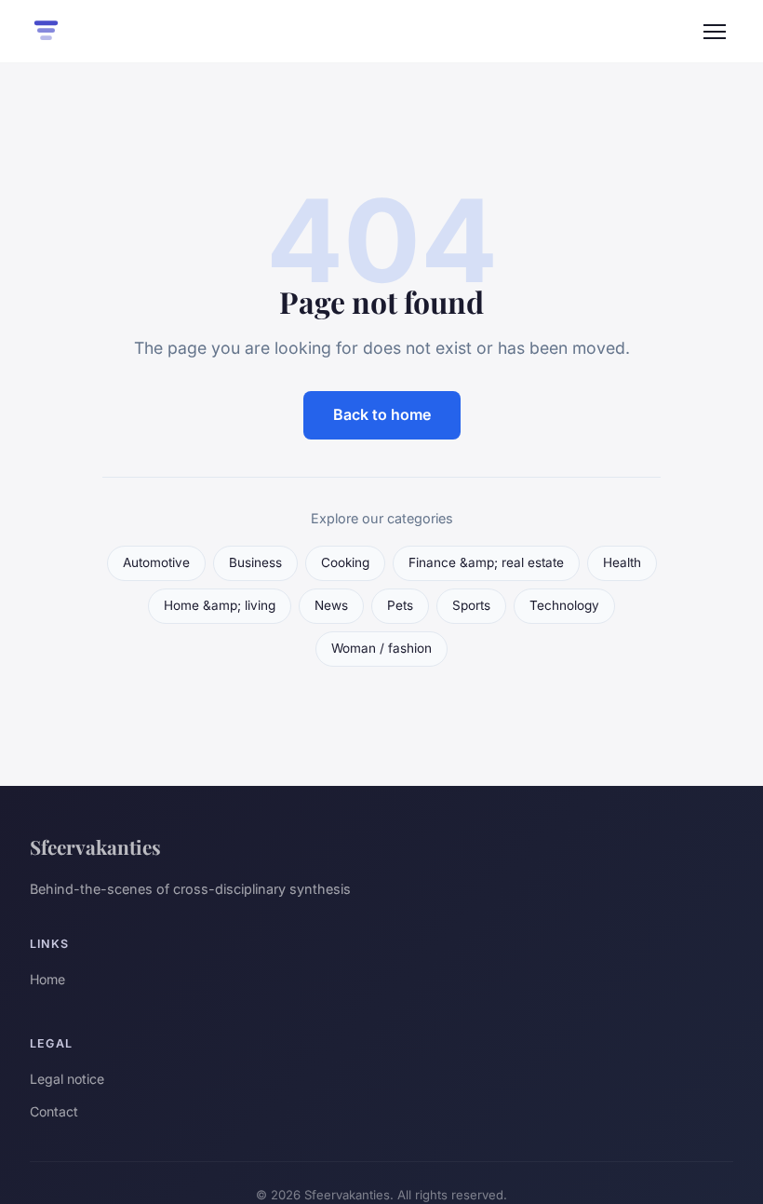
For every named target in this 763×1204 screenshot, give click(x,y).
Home (47, 979)
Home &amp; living (219, 605)
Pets (400, 605)
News (331, 605)
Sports (471, 605)
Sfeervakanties (95, 846)
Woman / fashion (381, 648)
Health (622, 562)
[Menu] (714, 32)
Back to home (382, 414)
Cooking (345, 562)
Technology (564, 605)
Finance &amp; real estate (486, 562)
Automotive (156, 562)
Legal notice (67, 1079)
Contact (54, 1111)
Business (255, 562)
